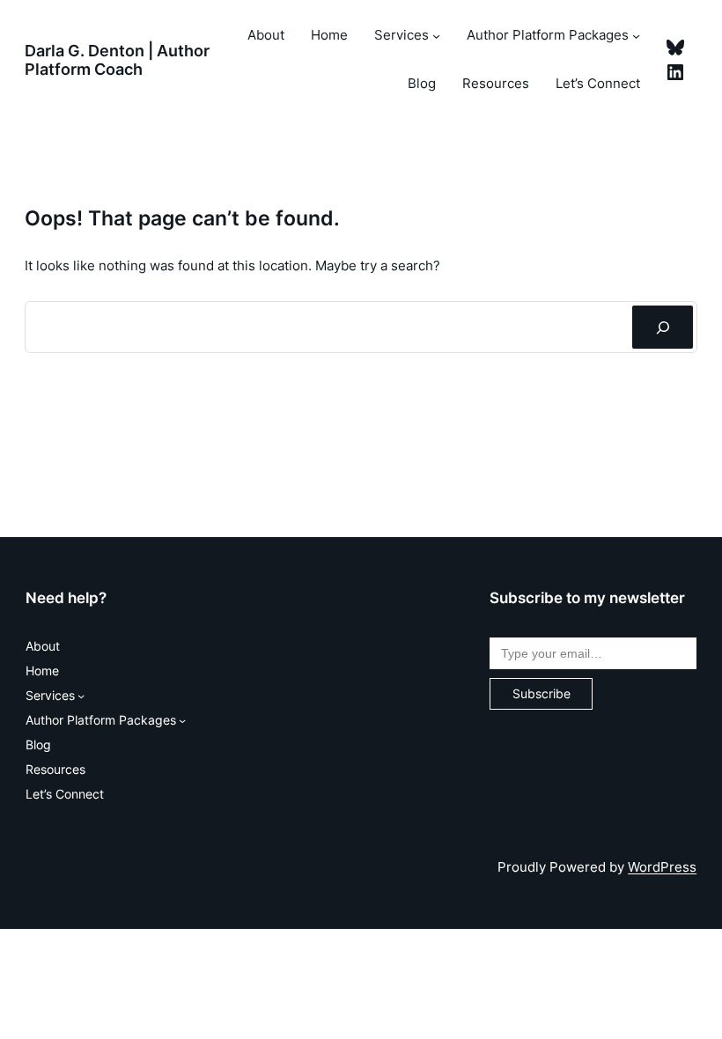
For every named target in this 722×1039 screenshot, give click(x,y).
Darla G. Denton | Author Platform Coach (117, 59)
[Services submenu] (436, 36)
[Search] (662, 327)
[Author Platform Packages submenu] (636, 36)
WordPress (662, 866)
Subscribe (541, 693)
